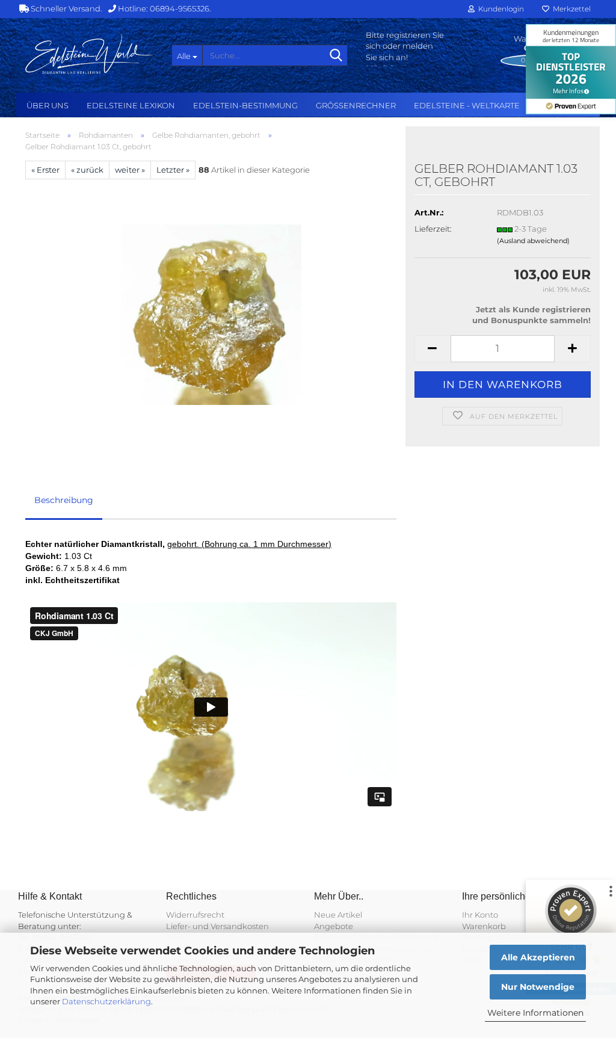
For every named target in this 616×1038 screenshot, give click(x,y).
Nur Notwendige (537, 986)
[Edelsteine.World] (89, 54)
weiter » (130, 170)
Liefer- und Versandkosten (217, 926)
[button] (432, 348)
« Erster (45, 170)
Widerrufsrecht (195, 914)
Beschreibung (63, 500)
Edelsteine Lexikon (131, 105)
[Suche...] (336, 56)
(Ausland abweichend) (533, 240)
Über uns (47, 105)
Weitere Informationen (535, 1012)
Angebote (333, 926)
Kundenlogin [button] (499, 8)
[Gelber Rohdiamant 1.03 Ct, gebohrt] (211, 313)
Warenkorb (484, 926)
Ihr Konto (480, 914)
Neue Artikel (338, 914)
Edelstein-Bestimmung (245, 105)
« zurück (87, 170)
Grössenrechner (356, 105)
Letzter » (172, 170)
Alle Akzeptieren (538, 957)
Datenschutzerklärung (106, 1001)
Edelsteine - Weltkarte (467, 105)
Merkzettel (570, 8)
